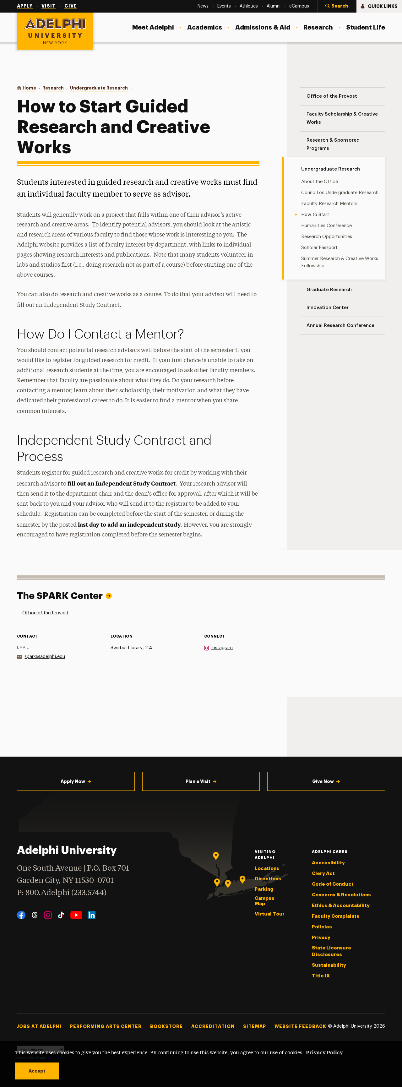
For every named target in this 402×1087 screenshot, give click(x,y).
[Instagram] (48, 915)
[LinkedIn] (91, 915)
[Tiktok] (61, 915)
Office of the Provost (45, 613)
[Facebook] (21, 915)
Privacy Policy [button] (324, 1052)
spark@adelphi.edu (44, 656)
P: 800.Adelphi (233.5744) (61, 893)
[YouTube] (76, 915)
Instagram (222, 647)
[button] (337, 6)
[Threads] (35, 915)
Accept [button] (37, 1071)
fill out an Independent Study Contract (122, 483)
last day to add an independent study (129, 524)
